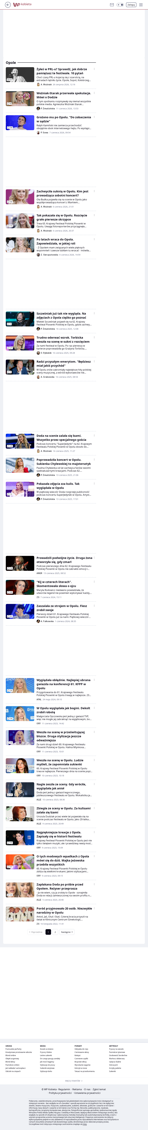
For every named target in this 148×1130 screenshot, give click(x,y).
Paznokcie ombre (12, 1065)
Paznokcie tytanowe (117, 1052)
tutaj (85, 1124)
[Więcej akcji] (94, 69)
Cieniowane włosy (82, 1052)
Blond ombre (10, 1055)
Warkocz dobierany (117, 1058)
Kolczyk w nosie (81, 1068)
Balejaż (78, 1055)
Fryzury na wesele (116, 1049)
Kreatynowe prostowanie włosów (18, 1052)
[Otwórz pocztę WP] (112, 4)
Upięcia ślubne (115, 1062)
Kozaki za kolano (46, 1049)
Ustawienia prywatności (86, 1093)
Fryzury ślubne (46, 1052)
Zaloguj (131, 4)
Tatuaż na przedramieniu (85, 1071)
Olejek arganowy (12, 1058)
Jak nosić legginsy (47, 1062)
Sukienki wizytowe (47, 1068)
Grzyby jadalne (115, 1068)
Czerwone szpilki (81, 1058)
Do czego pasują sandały (50, 1058)
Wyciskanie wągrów (82, 1065)
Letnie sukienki (46, 1055)
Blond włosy (10, 1062)
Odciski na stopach (13, 1071)
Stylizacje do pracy (47, 1065)
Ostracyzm (113, 1065)
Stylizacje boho (46, 1071)
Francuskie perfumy (13, 1049)
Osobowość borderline (118, 1055)
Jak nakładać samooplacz (15, 1068)
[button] (120, 5)
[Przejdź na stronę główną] (8, 6)
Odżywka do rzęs (81, 1049)
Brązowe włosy (81, 1062)
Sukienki (112, 1071)
